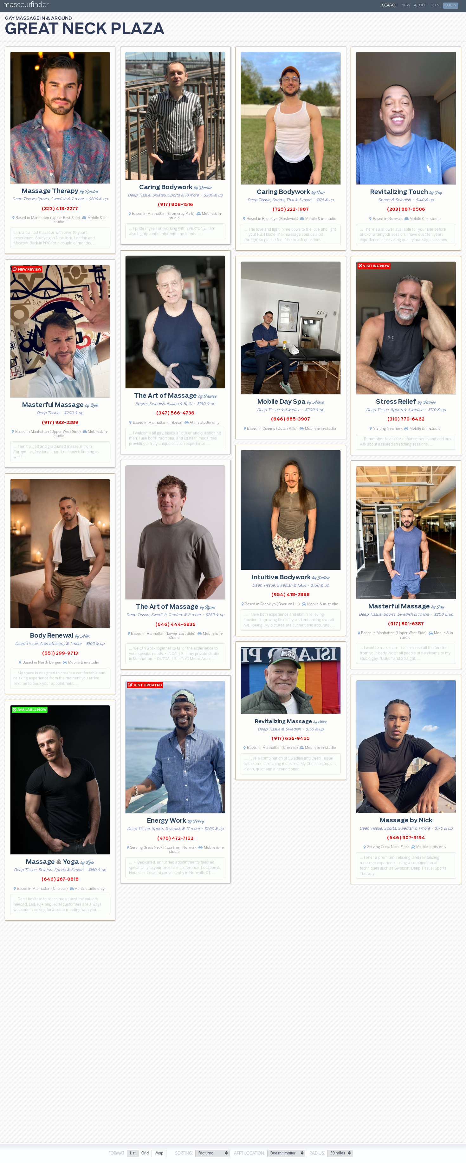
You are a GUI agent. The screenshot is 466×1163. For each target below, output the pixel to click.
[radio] (132, 1154)
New (405, 5)
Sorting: (184, 1153)
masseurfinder (26, 6)
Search (390, 5)
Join (435, 5)
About (420, 5)
